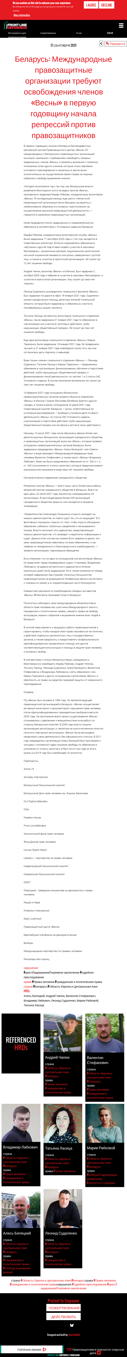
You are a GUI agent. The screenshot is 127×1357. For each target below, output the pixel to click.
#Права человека (43, 982)
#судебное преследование (89, 1284)
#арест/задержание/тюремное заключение (51, 972)
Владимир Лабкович (37, 1000)
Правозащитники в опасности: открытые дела (95, 1351)
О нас (79, 32)
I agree (91, 4)
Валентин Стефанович (80, 996)
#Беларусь (40, 986)
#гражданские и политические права (78, 982)
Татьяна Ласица (34, 1005)
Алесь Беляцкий (34, 996)
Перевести (117, 43)
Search (110, 32)
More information (22, 15)
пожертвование (48, 32)
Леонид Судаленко (63, 1000)
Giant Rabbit (74, 1335)
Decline (106, 4)
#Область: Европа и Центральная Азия (73, 986)
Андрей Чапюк (55, 996)
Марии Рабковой (87, 1000)
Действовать (63, 1316)
